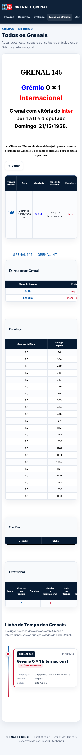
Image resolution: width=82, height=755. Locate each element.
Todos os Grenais (60, 17)
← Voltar (14, 165)
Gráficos (39, 17)
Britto (28, 291)
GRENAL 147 (47, 254)
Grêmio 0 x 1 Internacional (42, 661)
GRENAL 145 (22, 254)
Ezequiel (28, 297)
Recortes (24, 17)
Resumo (9, 17)
